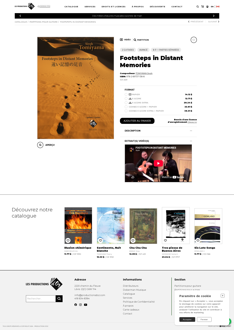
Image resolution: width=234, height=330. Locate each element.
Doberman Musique (134, 290)
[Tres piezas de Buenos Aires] (176, 232)
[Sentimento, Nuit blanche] (111, 232)
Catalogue (71, 6)
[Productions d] (44, 284)
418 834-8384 (82, 298)
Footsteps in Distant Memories (78, 22)
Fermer (204, 319)
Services (90, 6)
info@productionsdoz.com (89, 295)
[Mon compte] (207, 6)
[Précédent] (20, 15)
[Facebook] (75, 304)
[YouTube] (85, 304)
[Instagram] (80, 304)
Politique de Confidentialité (139, 301)
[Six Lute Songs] (208, 232)
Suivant (212, 21)
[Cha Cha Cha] (143, 232)
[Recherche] (198, 6)
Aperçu (50, 145)
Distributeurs (130, 286)
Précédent (197, 21)
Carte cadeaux (131, 309)
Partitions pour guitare (44, 22)
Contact (177, 6)
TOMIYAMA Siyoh (144, 73)
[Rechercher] (59, 298)
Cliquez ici (192, 122)
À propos (138, 6)
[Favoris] (194, 40)
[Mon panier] (202, 6)
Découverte (157, 6)
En (212, 6)
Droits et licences (114, 6)
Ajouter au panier (137, 120)
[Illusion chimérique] (78, 232)
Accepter (187, 319)
